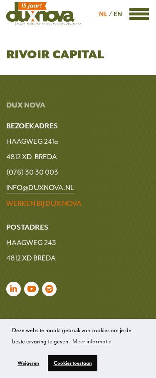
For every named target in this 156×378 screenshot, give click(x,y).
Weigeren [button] (28, 363)
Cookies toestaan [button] (73, 363)
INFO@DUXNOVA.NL (40, 187)
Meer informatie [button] (91, 341)
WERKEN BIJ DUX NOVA (44, 203)
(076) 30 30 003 (32, 172)
